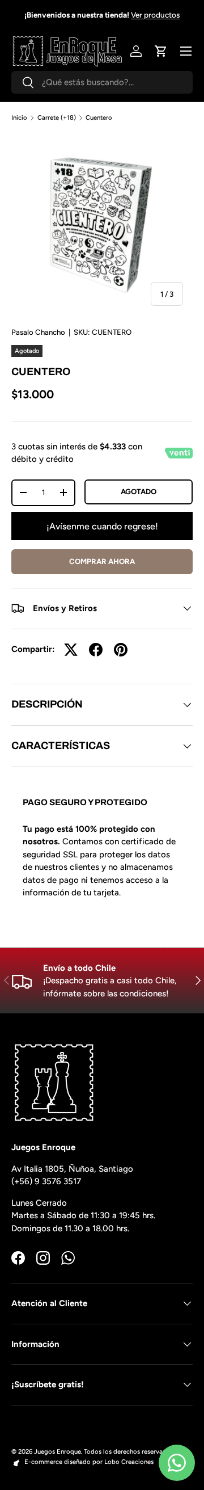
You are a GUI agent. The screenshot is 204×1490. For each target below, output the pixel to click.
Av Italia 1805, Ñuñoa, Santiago (72, 1169)
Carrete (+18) (56, 118)
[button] (160, 51)
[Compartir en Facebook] (95, 649)
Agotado (138, 491)
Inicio (19, 118)
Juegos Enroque (57, 1451)
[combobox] (102, 82)
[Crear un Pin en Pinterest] (120, 649)
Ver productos (155, 14)
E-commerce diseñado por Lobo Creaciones (89, 1462)
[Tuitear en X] (70, 649)
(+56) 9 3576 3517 (46, 1181)
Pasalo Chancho (38, 331)
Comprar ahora (102, 561)
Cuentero (99, 118)
